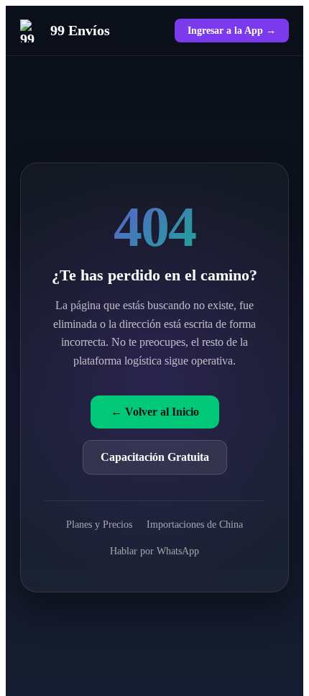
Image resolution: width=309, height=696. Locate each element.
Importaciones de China (195, 524)
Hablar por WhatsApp (154, 551)
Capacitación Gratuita (155, 457)
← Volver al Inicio (155, 412)
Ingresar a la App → (232, 30)
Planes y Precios (99, 524)
